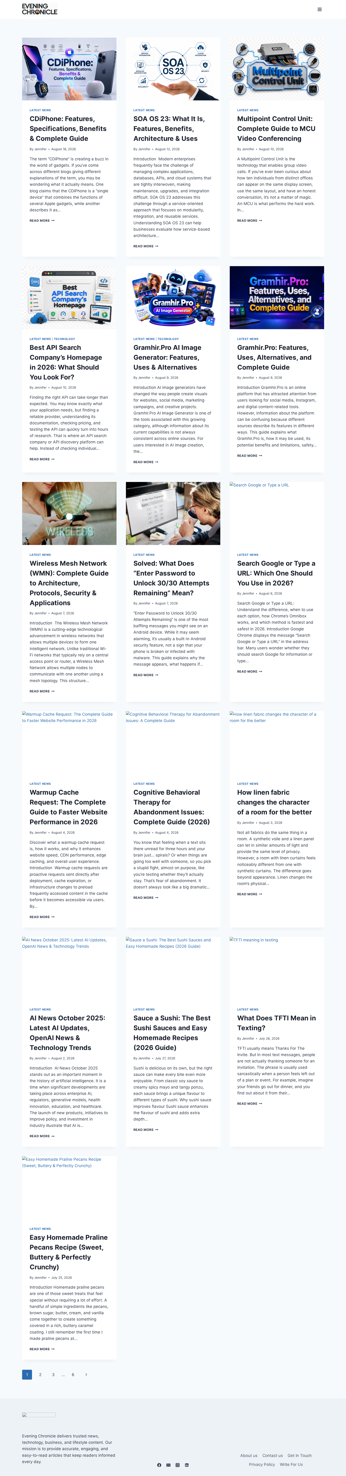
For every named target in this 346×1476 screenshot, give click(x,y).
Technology (64, 339)
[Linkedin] (187, 1465)
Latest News (40, 110)
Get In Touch (300, 1455)
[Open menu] (319, 9)
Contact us (272, 1455)
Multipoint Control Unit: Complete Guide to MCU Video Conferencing (276, 128)
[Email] (168, 1465)
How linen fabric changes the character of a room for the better (274, 802)
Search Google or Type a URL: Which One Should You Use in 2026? (276, 573)
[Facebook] (159, 1465)
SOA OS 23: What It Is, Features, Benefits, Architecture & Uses (169, 128)
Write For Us (291, 1464)
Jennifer (40, 149)
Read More (42, 220)
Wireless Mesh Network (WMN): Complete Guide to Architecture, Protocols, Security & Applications (69, 583)
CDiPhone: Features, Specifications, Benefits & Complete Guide (68, 128)
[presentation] (69, 69)
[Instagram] (178, 1465)
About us (248, 1455)
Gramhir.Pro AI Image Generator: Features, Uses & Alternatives (167, 357)
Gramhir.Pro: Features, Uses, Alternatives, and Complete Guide (274, 357)
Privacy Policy (262, 1464)
